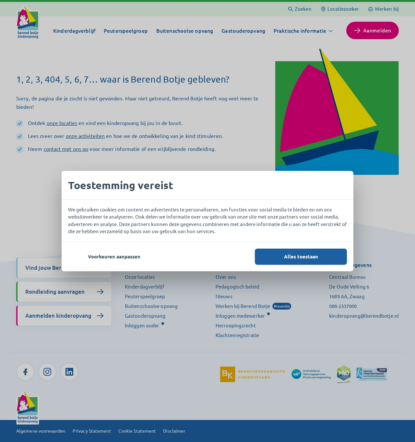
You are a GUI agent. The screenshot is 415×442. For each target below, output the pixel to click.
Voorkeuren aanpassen (114, 256)
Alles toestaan (301, 256)
